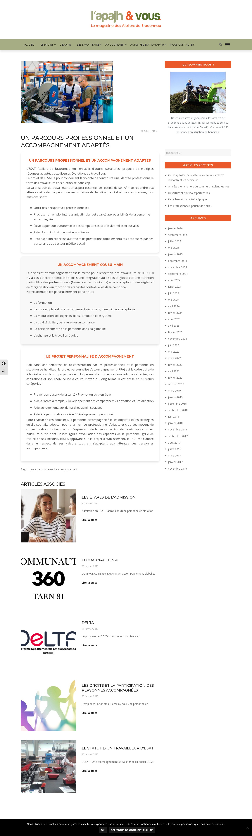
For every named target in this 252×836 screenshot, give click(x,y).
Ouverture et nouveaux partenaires (189, 193)
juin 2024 (173, 293)
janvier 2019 (175, 397)
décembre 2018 (177, 403)
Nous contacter (182, 44)
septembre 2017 (178, 436)
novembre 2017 (177, 429)
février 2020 (175, 377)
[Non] (247, 828)
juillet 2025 (174, 241)
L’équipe (65, 44)
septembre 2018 (178, 410)
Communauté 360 (100, 560)
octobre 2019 (176, 384)
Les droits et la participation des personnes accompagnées (118, 687)
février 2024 (175, 312)
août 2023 (174, 319)
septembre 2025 (178, 235)
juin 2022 (173, 345)
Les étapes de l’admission (109, 497)
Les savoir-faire (88, 44)
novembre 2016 (177, 468)
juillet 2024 (174, 286)
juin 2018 (173, 416)
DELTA (88, 622)
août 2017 (174, 442)
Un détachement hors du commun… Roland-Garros (198, 186)
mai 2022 (173, 351)
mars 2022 (174, 358)
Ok (103, 830)
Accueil (29, 44)
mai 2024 (173, 299)
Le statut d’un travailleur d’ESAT (117, 748)
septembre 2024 (178, 273)
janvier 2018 (175, 423)
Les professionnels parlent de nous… (190, 206)
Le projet (46, 44)
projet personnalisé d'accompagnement (53, 469)
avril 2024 (173, 306)
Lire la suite (89, 520)
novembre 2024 (177, 267)
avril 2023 (173, 325)
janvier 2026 (175, 228)
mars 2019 (174, 390)
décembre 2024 (177, 261)
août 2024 (174, 280)
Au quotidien (114, 44)
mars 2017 (174, 455)
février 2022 (175, 364)
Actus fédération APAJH (147, 44)
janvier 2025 (175, 254)
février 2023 (175, 332)
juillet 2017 (174, 449)
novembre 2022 (177, 338)
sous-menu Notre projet (34, 130)
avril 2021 (173, 371)
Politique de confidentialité (132, 830)
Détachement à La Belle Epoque (187, 199)
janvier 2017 (175, 462)
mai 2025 (173, 247)
